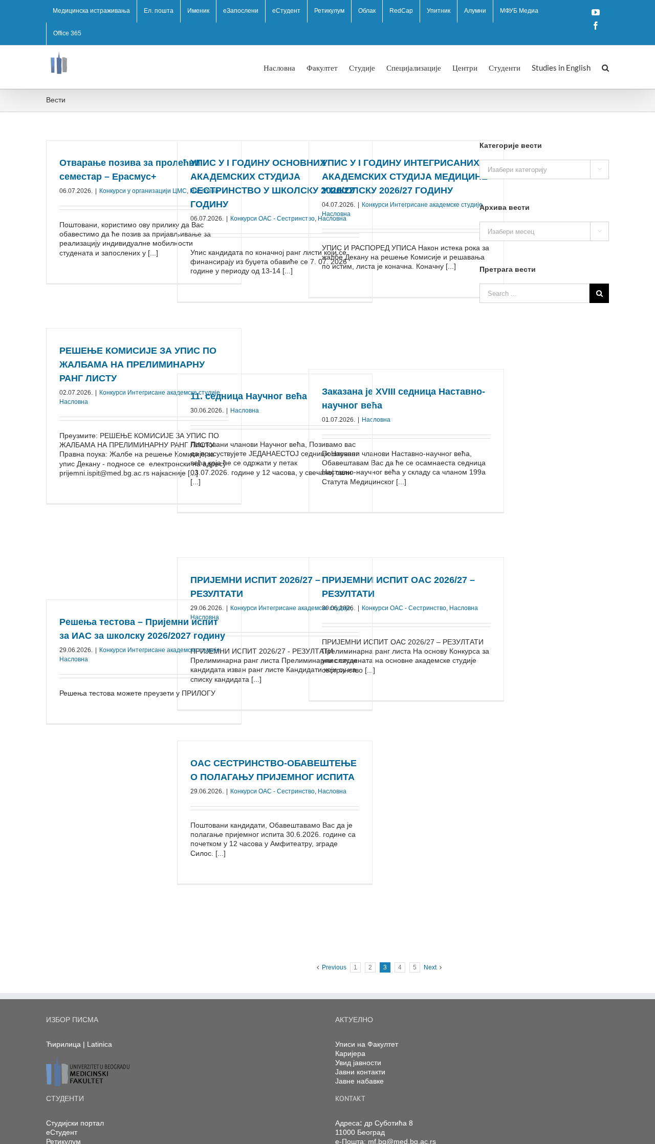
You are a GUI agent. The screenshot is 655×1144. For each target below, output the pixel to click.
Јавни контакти (360, 1072)
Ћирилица (63, 1044)
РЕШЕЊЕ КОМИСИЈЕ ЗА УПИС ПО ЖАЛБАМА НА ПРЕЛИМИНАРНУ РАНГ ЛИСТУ (137, 364)
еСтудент (61, 1132)
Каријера (350, 1053)
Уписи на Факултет (366, 1044)
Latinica (99, 1044)
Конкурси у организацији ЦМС (143, 191)
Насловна (336, 214)
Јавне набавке (359, 1081)
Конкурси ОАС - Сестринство (272, 218)
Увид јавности (358, 1063)
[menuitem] (91, 11)
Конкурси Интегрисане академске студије (422, 204)
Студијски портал (75, 1123)
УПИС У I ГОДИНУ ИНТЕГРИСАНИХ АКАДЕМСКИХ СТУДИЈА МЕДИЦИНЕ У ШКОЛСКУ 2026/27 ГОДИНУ (405, 177)
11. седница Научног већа (248, 396)
